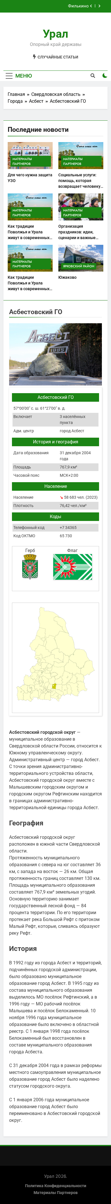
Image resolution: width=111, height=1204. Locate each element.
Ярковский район (78, 266)
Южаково (67, 277)
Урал (55, 34)
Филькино (78, 6)
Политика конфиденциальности (55, 1185)
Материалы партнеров (22, 161)
